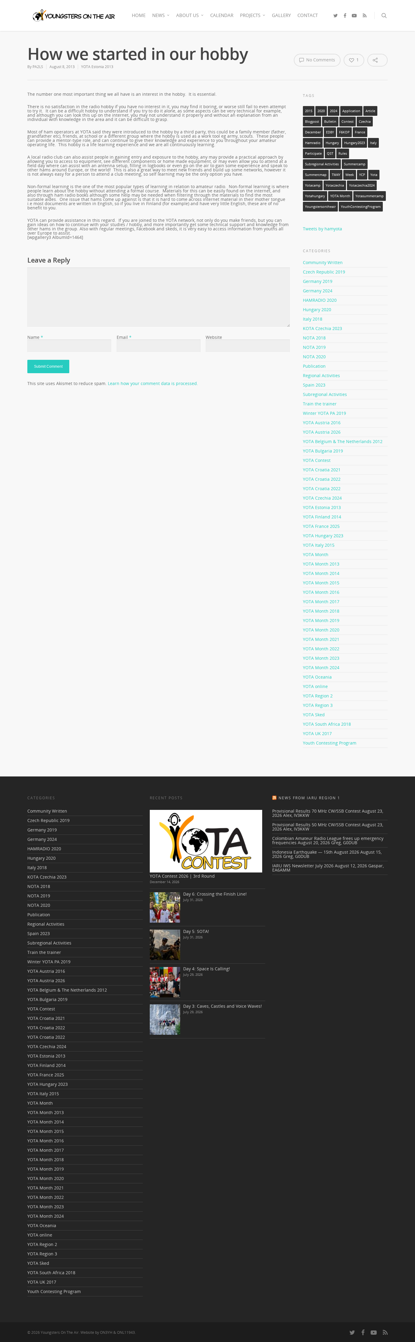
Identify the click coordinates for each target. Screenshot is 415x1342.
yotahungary (315, 196)
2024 (333, 111)
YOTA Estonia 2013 (97, 66)
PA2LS (38, 66)
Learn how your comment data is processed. (153, 383)
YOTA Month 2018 (321, 611)
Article (370, 111)
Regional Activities (321, 375)
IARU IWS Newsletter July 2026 (303, 866)
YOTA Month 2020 (321, 630)
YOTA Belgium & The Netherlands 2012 (342, 441)
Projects (250, 15)
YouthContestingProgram (361, 207)
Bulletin (330, 121)
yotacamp (313, 185)
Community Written (323, 262)
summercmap (316, 175)
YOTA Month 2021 (321, 639)
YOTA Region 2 (318, 696)
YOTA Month (340, 196)
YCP (362, 175)
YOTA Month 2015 (321, 583)
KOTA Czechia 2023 (322, 328)
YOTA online (315, 686)
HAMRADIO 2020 (320, 300)
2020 (321, 111)
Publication (314, 366)
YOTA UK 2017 (317, 733)
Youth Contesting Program (329, 743)
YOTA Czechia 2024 (322, 498)
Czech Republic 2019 (324, 272)
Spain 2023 (314, 385)
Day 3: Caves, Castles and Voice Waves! (222, 1006)
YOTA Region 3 (318, 705)
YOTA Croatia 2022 (322, 479)
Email (124, 337)
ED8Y (330, 132)
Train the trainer (320, 404)
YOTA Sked (314, 714)
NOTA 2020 (314, 357)
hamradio (313, 143)
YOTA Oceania (317, 677)
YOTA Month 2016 (321, 592)
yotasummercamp (369, 196)
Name (35, 337)
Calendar (221, 15)
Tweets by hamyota (322, 229)
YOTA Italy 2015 (318, 545)
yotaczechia (335, 185)
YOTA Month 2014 (321, 573)
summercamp (354, 164)
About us (187, 15)
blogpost (312, 121)
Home (139, 15)
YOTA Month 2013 (321, 564)
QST (330, 153)
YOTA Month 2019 (321, 620)
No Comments (320, 60)
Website (214, 337)
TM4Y (336, 175)
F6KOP (344, 132)
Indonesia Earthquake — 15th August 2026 (315, 852)
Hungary (332, 143)
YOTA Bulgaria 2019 (323, 451)
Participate (313, 153)
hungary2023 (354, 143)
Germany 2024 (317, 291)
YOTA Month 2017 (321, 601)
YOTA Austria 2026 (322, 432)
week (349, 175)
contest (347, 121)
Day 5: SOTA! (196, 931)
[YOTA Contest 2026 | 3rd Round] (206, 841)
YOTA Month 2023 (321, 658)
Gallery (281, 15)
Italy (373, 143)
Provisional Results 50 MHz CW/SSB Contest (316, 825)
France (360, 132)
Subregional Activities (322, 164)
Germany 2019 (317, 281)
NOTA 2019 (314, 347)
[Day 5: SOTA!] (165, 945)
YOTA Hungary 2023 (323, 536)
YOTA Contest (317, 460)
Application (351, 111)
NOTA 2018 (314, 338)
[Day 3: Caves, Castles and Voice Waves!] (165, 1019)
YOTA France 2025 (321, 526)
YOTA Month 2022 (321, 649)
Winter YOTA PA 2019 (324, 413)
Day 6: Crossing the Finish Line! (215, 894)
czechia (365, 121)
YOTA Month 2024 (321, 667)
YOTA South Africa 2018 (327, 724)
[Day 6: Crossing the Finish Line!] (165, 907)
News (158, 15)
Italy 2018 (312, 319)
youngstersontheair (320, 207)
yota (373, 175)
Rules (342, 153)
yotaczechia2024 (362, 185)
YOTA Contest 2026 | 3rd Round (182, 876)
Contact (307, 15)
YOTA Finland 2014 (322, 517)
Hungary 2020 (317, 309)
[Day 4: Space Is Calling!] (165, 982)
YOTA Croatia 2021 (322, 470)
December (313, 132)
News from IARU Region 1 (309, 797)
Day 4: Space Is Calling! (206, 969)
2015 (308, 111)
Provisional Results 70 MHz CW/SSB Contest (316, 811)
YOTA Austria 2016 (322, 422)
